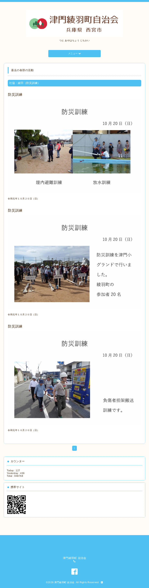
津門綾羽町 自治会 (64, 582)
